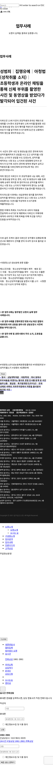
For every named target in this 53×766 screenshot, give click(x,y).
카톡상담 (29, 741)
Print (3, 374)
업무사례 (9, 542)
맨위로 (8, 683)
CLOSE (3, 639)
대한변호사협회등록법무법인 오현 (11, 647)
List (2, 392)
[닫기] (2, 689)
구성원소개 (10, 536)
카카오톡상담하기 (9, 666)
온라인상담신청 (9, 672)
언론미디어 (10, 545)
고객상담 (9, 548)
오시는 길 (14, 532)
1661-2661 (12, 741)
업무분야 (9, 539)
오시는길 (9, 680)
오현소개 (9, 526)
